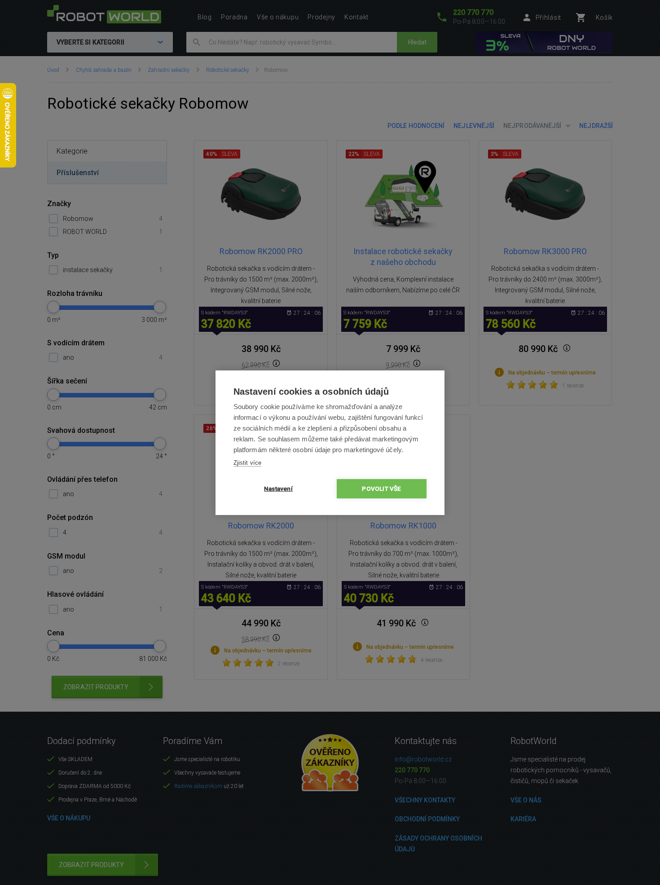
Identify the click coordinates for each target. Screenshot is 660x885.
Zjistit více (247, 462)
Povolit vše (381, 488)
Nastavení (278, 488)
